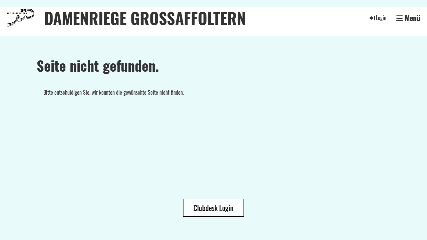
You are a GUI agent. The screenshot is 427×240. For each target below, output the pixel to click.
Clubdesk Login (213, 207)
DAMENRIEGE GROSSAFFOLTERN (145, 18)
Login (381, 18)
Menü (411, 18)
